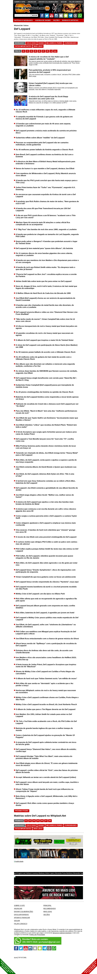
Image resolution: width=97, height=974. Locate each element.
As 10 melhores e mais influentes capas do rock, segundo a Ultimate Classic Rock (45, 111)
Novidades (19, 43)
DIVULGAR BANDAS (21, 914)
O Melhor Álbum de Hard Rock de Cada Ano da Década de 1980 (43, 293)
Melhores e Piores (54, 43)
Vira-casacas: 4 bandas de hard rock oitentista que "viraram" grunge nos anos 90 (45, 531)
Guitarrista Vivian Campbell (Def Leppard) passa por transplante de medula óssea (45, 386)
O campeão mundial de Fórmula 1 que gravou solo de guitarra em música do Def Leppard (44, 118)
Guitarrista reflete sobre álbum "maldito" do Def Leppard (40, 138)
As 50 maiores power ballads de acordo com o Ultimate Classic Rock (45, 352)
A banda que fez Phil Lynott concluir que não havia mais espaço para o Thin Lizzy (46, 181)
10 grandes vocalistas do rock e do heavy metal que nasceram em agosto (44, 334)
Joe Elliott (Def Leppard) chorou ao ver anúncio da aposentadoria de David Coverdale (45, 299)
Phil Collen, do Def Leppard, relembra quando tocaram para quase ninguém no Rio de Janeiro (44, 557)
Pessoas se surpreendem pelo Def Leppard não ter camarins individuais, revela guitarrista (42, 144)
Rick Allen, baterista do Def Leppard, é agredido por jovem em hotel (45, 613)
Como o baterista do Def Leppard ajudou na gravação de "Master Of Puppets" (45, 736)
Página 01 (19, 820)
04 (31, 51)
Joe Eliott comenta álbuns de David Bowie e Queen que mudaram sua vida (46, 468)
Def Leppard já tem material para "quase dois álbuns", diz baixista (44, 248)
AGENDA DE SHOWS (43, 20)
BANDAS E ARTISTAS (70, 20)
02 (23, 51)
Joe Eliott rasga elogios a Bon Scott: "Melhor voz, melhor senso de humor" (45, 496)
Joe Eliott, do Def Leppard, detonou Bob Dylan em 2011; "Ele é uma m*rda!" (45, 475)
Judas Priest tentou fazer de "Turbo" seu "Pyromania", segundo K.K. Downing (45, 188)
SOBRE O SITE (19, 2)
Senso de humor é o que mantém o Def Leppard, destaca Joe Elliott (45, 168)
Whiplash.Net (18, 25)
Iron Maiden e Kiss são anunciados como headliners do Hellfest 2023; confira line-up (46, 658)
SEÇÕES (56, 20)
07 (43, 51)
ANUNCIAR (32, 2)
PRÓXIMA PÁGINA (21, 811)
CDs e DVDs (31, 43)
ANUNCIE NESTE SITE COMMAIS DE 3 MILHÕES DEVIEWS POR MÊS (90, 967)
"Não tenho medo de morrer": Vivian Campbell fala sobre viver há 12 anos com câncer (45, 320)
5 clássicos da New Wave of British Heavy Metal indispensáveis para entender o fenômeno (45, 162)
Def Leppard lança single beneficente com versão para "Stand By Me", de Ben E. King (46, 379)
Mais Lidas (38, 46)
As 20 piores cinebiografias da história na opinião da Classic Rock (44, 392)
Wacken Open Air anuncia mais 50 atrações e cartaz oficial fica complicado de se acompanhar (43, 223)
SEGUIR (64, 2)
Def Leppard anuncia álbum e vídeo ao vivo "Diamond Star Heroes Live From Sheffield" (46, 313)
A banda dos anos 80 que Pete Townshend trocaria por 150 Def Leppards (43, 209)
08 (47, 51)
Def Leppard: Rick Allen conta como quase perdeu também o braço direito (45, 804)
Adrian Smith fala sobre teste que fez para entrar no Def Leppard (44, 281)
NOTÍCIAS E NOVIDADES (23, 20)
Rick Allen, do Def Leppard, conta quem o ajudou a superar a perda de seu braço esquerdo (46, 461)
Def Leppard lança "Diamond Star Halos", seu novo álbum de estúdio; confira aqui (46, 750)
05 (35, 51)
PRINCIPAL (47, 905)
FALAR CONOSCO (76, 2)
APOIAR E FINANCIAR (22, 917)
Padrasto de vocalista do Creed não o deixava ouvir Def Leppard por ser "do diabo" (47, 405)
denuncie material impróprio (62, 933)
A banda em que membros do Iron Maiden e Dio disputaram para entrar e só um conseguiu (47, 261)
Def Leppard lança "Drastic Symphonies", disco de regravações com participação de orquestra (45, 571)
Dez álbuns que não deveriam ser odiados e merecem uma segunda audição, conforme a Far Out (45, 365)
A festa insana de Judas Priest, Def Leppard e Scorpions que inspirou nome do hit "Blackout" (46, 665)
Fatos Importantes (23, 46)
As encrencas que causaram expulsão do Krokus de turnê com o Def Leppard (46, 195)
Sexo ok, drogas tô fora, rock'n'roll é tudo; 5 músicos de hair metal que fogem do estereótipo (46, 287)
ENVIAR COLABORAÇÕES (48, 2)
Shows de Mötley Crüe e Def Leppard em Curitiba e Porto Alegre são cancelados (45, 672)
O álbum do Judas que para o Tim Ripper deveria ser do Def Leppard (45, 709)
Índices (26, 25)
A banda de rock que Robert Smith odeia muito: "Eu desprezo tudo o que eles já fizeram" (45, 268)
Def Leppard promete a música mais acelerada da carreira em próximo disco (46, 132)
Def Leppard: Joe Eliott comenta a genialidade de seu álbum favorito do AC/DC (47, 489)
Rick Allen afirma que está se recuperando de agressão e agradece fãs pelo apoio (46, 600)
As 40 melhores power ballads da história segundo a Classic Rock (44, 150)
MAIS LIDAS (47, 911)
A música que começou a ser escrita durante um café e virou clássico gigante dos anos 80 (46, 510)
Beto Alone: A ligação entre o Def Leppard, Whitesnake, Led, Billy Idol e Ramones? (46, 797)
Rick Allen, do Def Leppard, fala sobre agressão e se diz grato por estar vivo (46, 564)
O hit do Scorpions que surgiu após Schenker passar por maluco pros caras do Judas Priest (46, 433)
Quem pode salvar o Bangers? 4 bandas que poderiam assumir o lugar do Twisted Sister (46, 242)
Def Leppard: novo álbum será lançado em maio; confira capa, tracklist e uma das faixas (47, 783)
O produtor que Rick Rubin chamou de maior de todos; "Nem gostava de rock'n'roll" (47, 202)
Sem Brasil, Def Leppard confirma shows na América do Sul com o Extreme (44, 155)
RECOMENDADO (49, 908)
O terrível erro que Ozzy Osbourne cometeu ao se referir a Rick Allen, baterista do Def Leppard (45, 482)
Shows (41, 43)
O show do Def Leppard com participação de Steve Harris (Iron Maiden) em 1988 (46, 346)
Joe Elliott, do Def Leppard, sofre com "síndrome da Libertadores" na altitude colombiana (46, 626)
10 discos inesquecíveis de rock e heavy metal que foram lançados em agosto (46, 327)
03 (27, 51)
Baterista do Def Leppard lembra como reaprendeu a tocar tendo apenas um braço (47, 398)
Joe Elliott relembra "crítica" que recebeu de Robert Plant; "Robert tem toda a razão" (46, 426)
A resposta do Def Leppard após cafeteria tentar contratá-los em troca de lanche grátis (46, 743)
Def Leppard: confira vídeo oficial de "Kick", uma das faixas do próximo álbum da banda (47, 771)
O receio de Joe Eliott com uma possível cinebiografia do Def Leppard (46, 537)
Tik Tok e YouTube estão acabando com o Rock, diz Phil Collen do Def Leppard (46, 722)
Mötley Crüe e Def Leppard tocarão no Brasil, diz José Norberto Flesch (46, 704)
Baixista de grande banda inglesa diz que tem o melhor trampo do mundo (44, 729)
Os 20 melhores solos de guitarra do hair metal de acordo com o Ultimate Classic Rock (43, 358)
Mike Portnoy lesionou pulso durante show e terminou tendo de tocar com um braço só (46, 447)
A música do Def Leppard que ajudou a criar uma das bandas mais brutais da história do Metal (45, 503)
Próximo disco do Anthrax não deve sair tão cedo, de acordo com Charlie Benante (44, 651)
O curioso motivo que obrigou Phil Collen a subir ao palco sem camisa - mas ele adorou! (47, 543)
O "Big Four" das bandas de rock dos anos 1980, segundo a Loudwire (46, 229)
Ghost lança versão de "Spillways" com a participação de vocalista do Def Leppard (46, 644)
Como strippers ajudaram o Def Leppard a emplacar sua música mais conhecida (46, 524)
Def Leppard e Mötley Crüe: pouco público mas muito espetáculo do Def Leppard (47, 619)
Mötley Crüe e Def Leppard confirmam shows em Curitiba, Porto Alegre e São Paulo (47, 698)
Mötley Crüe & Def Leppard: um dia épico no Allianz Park (40, 594)
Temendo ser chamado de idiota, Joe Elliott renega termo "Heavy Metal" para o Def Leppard (47, 454)
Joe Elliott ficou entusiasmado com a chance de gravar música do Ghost (47, 639)
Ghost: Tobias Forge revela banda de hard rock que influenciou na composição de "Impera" (44, 790)
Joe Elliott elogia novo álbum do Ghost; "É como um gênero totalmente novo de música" (46, 764)
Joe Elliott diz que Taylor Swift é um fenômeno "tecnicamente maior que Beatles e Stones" (47, 419)
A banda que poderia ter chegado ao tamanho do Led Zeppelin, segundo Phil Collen (47, 235)
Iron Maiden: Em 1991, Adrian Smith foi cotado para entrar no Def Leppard (44, 715)
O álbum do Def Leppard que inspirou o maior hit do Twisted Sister (45, 340)
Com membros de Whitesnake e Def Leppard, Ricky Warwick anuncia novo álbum (46, 174)
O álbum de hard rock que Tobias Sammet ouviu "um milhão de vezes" (46, 678)
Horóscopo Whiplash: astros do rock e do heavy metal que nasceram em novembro (46, 691)
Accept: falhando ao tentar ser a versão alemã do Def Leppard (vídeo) (46, 777)
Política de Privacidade (37, 934)
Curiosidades (71, 43)
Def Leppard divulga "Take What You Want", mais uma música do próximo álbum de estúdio (44, 757)
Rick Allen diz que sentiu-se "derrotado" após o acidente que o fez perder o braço (44, 684)
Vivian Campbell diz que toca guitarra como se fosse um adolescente (46, 577)
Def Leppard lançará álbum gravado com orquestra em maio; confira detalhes (45, 607)
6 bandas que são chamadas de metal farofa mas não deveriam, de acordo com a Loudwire (45, 306)
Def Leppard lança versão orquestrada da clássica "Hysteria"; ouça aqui (47, 582)
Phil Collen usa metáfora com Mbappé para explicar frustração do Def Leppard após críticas (46, 633)
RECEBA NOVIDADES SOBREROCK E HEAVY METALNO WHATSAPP (7, 967)
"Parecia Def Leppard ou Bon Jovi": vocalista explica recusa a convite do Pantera (46, 275)
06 (39, 51)
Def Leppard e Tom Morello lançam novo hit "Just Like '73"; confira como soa (45, 440)
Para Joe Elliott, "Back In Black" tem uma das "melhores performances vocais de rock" (46, 412)
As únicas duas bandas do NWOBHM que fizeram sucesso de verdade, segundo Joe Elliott (46, 372)
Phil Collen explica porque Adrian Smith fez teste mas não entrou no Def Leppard (47, 550)
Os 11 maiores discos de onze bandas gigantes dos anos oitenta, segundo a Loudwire (44, 254)
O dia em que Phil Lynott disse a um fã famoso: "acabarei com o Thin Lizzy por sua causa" (46, 216)
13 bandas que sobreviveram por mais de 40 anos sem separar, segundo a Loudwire (43, 125)
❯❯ (55, 51)
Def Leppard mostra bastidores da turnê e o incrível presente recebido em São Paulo (46, 588)
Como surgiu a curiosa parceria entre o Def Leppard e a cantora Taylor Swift (46, 517)
